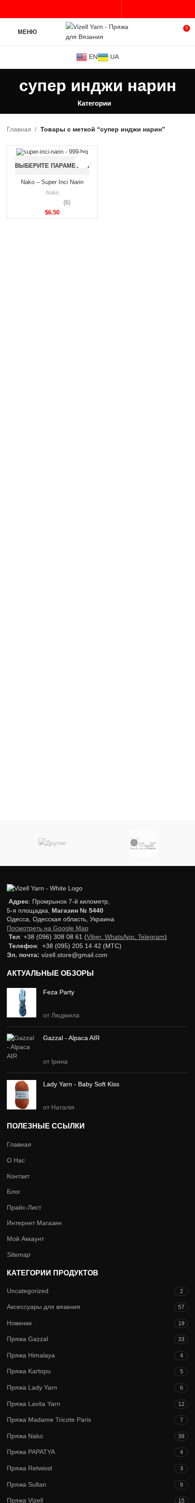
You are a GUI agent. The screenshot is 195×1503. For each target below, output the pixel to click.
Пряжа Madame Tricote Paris (49, 1419)
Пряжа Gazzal (27, 1338)
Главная (19, 129)
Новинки (19, 1323)
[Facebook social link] (69, 9)
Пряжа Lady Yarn (32, 1387)
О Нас (16, 1160)
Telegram (151, 936)
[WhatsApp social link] (111, 9)
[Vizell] (143, 843)
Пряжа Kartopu (29, 1371)
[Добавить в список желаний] (83, 161)
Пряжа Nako (25, 1436)
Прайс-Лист (24, 1207)
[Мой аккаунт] (129, 9)
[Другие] (52, 843)
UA (113, 56)
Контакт (18, 1176)
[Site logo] (97, 31)
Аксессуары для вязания (43, 1306)
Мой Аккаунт (25, 1238)
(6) (66, 203)
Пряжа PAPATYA (31, 1451)
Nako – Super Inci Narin (52, 182)
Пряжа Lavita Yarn (33, 1403)
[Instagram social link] (80, 9)
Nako (52, 193)
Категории (94, 103)
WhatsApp (119, 936)
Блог (13, 1191)
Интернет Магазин (34, 1222)
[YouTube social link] (90, 9)
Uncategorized (28, 1290)
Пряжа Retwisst (29, 1468)
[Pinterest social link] (101, 9)
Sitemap (18, 1254)
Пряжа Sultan (26, 1484)
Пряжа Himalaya (31, 1355)
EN (92, 56)
